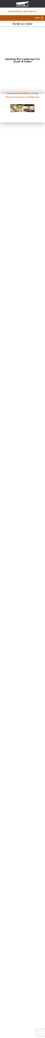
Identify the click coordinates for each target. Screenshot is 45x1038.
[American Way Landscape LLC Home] (22, 3)
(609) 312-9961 (22, 23)
